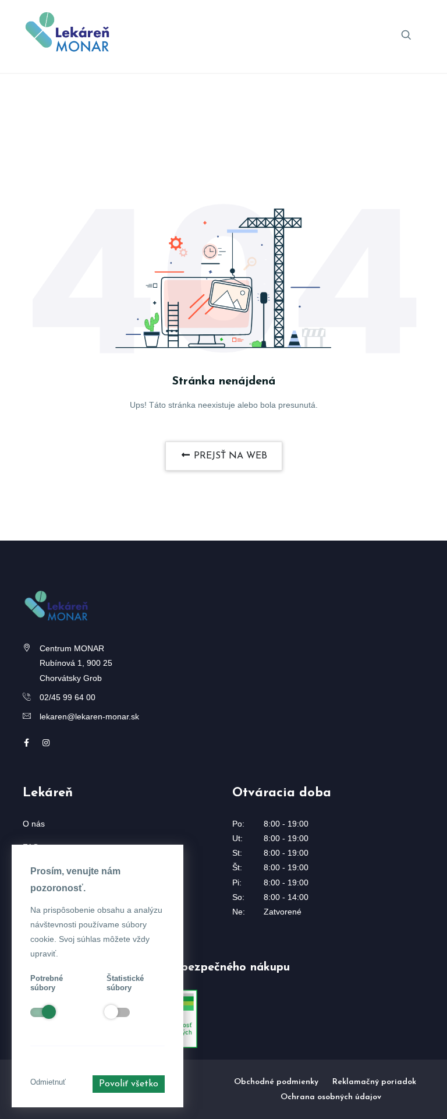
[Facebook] (26, 742)
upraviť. (44, 953)
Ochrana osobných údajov (331, 1097)
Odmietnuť (48, 1082)
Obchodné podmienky (276, 1082)
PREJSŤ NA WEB (229, 456)
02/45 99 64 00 (67, 697)
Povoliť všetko (128, 1084)
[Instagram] (46, 742)
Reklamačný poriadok (374, 1082)
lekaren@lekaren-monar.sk (89, 716)
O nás (34, 823)
